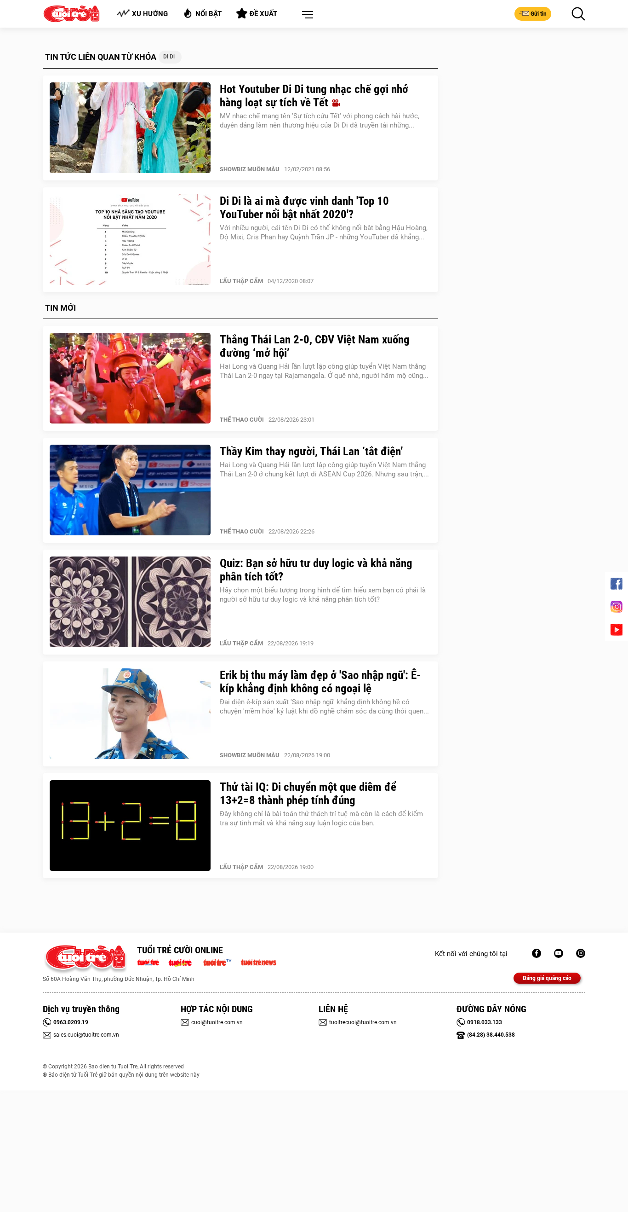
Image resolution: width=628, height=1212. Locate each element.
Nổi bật (208, 14)
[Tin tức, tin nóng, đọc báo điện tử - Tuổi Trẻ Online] (150, 961)
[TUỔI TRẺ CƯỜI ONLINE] (85, 959)
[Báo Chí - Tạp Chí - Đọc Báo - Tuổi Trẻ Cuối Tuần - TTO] (184, 961)
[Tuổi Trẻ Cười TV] (558, 953)
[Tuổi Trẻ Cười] (580, 953)
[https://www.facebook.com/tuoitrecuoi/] (536, 953)
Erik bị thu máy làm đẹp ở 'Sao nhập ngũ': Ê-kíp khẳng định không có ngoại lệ (320, 681)
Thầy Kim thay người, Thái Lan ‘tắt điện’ (311, 451)
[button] (305, 15)
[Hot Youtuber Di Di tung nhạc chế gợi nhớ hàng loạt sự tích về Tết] (130, 128)
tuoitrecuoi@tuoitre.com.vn (363, 1022)
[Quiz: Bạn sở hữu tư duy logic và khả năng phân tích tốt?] (130, 602)
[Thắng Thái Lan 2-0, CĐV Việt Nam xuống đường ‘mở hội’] (130, 378)
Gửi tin (539, 14)
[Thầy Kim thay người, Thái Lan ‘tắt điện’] (130, 490)
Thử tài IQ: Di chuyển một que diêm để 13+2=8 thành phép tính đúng (308, 793)
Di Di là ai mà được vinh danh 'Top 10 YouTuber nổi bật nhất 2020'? (304, 207)
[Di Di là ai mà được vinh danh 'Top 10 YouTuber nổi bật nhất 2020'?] (130, 239)
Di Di (169, 56)
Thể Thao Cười (242, 419)
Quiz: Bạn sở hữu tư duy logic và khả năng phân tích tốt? (316, 570)
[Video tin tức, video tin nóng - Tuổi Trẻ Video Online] (221, 961)
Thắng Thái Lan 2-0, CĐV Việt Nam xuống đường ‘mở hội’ (315, 346)
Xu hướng (150, 14)
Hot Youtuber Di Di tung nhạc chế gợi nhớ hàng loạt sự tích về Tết (314, 95)
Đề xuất (263, 14)
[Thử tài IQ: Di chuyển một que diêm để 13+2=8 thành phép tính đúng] (130, 825)
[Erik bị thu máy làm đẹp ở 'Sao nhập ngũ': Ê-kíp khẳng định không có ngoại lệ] (130, 714)
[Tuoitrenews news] (258, 961)
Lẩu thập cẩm (241, 281)
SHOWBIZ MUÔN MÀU (250, 169)
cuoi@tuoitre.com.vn (217, 1022)
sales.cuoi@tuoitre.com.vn (86, 1035)
